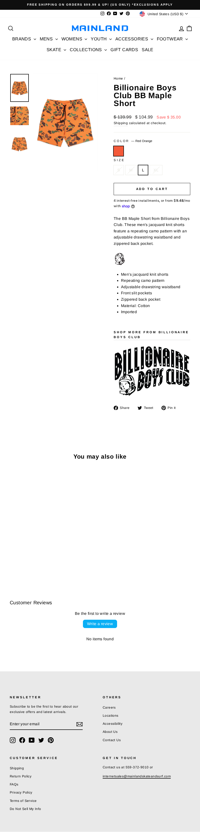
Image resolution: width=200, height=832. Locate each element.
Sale (147, 49)
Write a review (100, 624)
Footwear (170, 38)
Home (118, 78)
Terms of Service (23, 801)
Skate (54, 49)
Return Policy (20, 776)
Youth (99, 38)
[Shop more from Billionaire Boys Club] (152, 371)
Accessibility (112, 723)
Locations (111, 715)
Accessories (132, 38)
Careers (109, 707)
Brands (22, 38)
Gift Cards (124, 49)
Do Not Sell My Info (25, 809)
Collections (86, 49)
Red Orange (118, 151)
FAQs (14, 784)
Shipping (121, 123)
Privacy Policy (21, 792)
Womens (72, 38)
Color (133, 141)
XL (156, 170)
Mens (47, 38)
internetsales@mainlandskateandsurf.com (137, 776)
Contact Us (112, 740)
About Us (110, 732)
